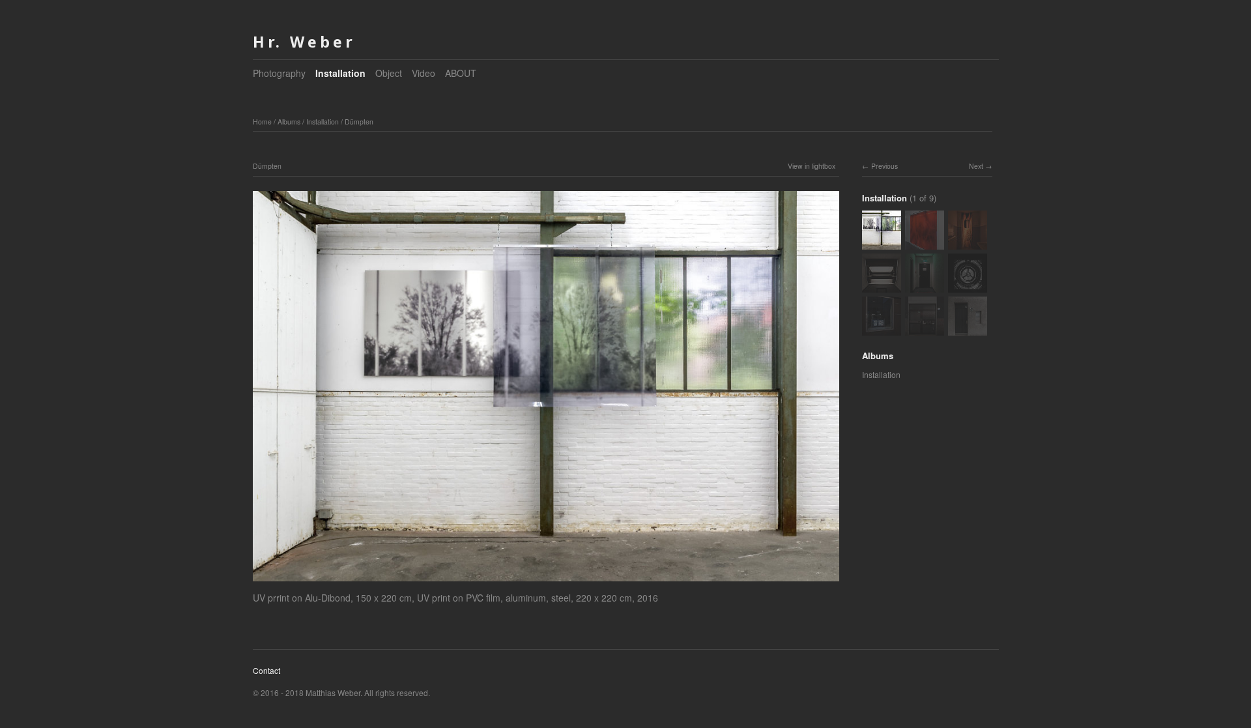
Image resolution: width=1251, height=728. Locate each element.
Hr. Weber (304, 41)
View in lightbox (811, 166)
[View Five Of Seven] (924, 243)
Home (262, 121)
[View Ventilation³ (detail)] (967, 286)
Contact (266, 670)
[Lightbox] (546, 583)
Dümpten (359, 121)
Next (976, 166)
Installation (340, 73)
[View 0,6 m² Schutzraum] (924, 286)
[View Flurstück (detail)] (881, 329)
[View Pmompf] (967, 243)
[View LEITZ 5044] (881, 286)
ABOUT (460, 73)
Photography (279, 73)
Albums (289, 121)
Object (388, 73)
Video (423, 73)
